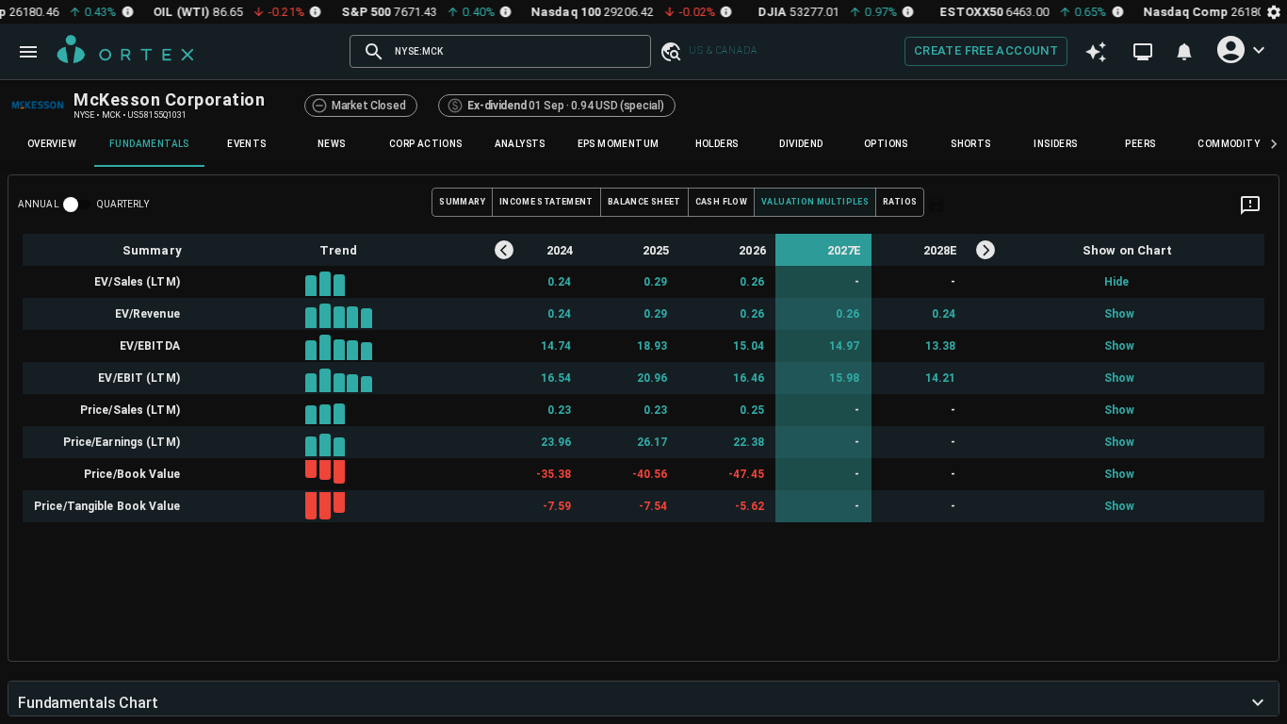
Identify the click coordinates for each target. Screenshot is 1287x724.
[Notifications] (1184, 52)
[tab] (51, 144)
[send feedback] (1250, 205)
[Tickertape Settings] (1273, 12)
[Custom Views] (1143, 52)
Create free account (986, 50)
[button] (670, 51)
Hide (1116, 281)
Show (1116, 314)
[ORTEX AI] (1095, 51)
